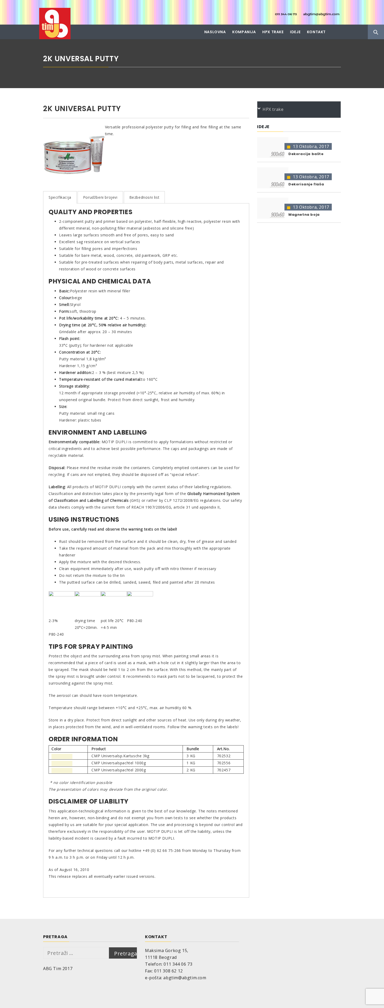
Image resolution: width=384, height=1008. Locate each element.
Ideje (295, 32)
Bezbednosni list (144, 197)
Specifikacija (60, 197)
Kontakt (316, 32)
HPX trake (272, 32)
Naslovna (215, 32)
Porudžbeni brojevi (100, 197)
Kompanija (244, 32)
